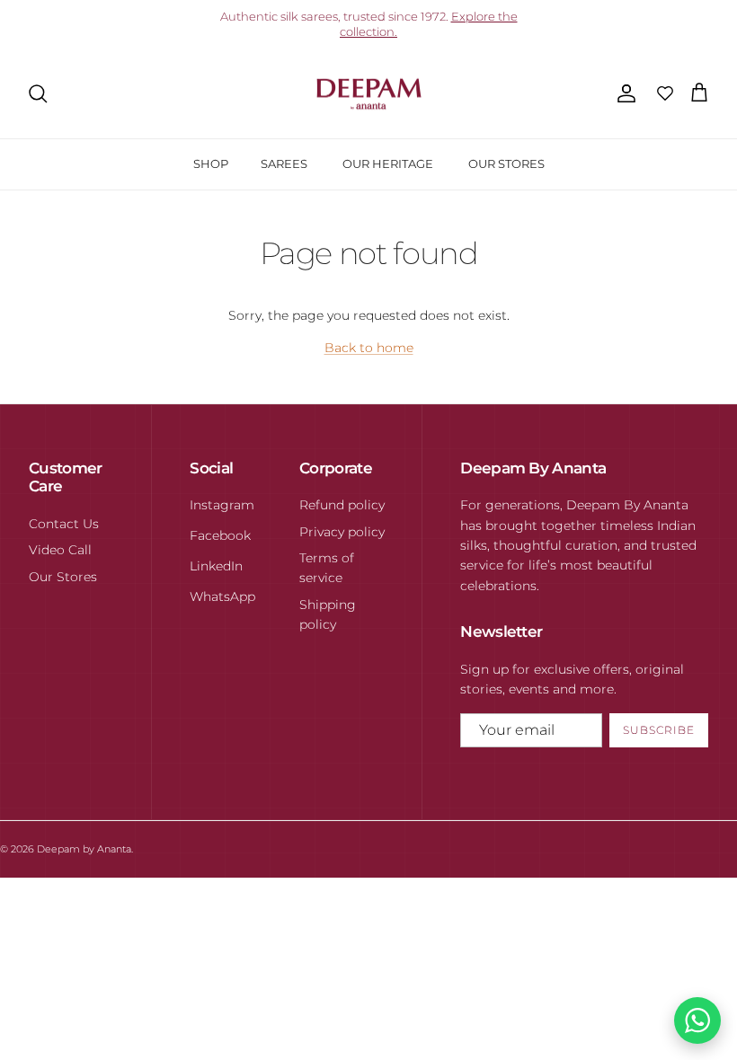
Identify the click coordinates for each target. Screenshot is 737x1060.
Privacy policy (342, 532)
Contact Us (64, 524)
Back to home (368, 348)
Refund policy (342, 505)
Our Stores (506, 163)
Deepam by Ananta (84, 849)
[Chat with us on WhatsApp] (697, 1020)
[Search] (38, 93)
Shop (210, 163)
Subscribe (659, 730)
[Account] (622, 93)
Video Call (60, 550)
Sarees (284, 163)
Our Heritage (387, 163)
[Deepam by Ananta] (369, 94)
